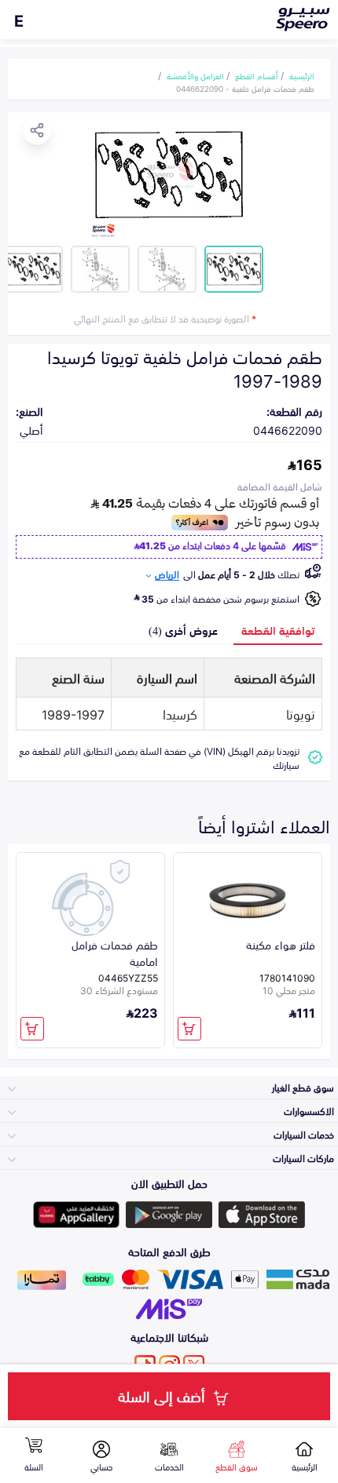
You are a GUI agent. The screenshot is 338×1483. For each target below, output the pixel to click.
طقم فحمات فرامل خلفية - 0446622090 (245, 88)
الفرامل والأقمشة (195, 75)
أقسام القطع (256, 75)
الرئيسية (301, 75)
